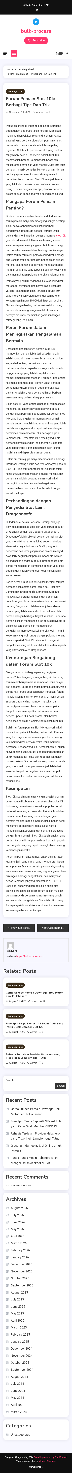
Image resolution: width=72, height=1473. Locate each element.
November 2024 (21, 1355)
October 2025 (20, 1278)
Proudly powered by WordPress (50, 1457)
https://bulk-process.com (30, 956)
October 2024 (20, 1362)
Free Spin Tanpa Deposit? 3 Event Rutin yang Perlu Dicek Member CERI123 (34, 1025)
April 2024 (17, 1404)
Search (10, 1080)
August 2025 (19, 1292)
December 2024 (21, 1348)
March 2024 (19, 1412)
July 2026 (17, 1215)
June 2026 (18, 1222)
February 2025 (20, 1334)
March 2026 (19, 1243)
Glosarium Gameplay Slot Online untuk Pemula (36, 1148)
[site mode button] (59, 53)
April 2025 (17, 1320)
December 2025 (21, 1264)
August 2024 (19, 1376)
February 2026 (20, 1250)
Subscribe (38, 40)
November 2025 (21, 1271)
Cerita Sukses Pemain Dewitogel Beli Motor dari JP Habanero (34, 994)
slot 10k (61, 235)
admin (39, 112)
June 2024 (18, 1390)
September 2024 (22, 1369)
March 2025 (19, 1327)
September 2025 (22, 1285)
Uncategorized (15, 91)
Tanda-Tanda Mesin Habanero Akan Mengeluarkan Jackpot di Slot (34, 1160)
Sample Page (36, 1467)
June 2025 (18, 1306)
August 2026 (19, 1208)
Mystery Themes (47, 1461)
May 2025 (17, 1313)
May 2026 (17, 1229)
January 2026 (20, 1257)
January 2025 (20, 1341)
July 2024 (17, 1383)
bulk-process (36, 31)
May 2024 (17, 1397)
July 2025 (17, 1299)
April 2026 (17, 1236)
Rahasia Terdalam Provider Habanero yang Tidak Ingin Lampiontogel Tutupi (33, 1056)
